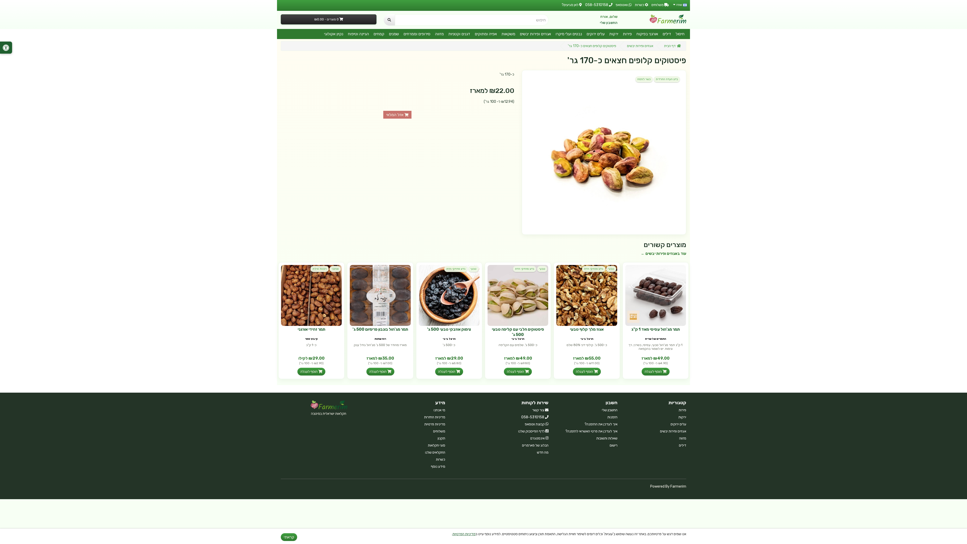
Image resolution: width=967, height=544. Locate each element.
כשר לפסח (644, 79)
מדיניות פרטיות (434, 424)
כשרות (440, 459)
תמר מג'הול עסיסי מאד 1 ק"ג (655, 329)
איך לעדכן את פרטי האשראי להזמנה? (591, 431)
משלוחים (439, 431)
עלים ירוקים (595, 33)
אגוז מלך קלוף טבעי (587, 329)
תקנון (441, 438)
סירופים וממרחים (416, 33)
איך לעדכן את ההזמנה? (600, 424)
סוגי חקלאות (436, 445)
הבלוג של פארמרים (535, 445)
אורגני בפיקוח (647, 33)
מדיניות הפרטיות (464, 534)
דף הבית (670, 46)
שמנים (394, 33)
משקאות (508, 33)
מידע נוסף (438, 466)
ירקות (613, 33)
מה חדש (542, 452)
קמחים (378, 33)
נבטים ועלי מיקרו (569, 33)
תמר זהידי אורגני (311, 329)
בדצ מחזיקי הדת (593, 268)
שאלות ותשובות (606, 438)
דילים (667, 33)
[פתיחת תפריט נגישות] (6, 48)
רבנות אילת (320, 268)
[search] (389, 19)
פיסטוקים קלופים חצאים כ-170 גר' (592, 46)
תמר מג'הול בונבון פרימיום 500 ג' (380, 329)
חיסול (680, 33)
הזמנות (612, 417)
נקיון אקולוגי (333, 33)
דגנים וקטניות (459, 33)
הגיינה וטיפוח (358, 33)
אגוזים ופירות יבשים (535, 33)
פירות (627, 33)
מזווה (439, 33)
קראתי (289, 537)
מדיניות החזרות (434, 417)
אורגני (335, 268)
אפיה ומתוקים (486, 33)
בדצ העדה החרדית (667, 79)
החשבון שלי (608, 23)
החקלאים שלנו (435, 452)
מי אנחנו (439, 410)
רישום (613, 445)
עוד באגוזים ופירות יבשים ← (663, 253)
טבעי (611, 268)
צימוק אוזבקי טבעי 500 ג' (449, 329)
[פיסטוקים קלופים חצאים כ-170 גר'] (604, 152)
